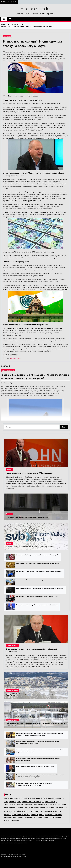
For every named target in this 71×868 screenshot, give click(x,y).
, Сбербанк (12, 801)
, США (6, 801)
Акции (35, 804)
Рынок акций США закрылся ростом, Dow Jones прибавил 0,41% (27, 517)
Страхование (17, 814)
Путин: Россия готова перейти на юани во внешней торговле (37, 605)
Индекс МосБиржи (41, 808)
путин (20, 817)
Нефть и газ (20, 811)
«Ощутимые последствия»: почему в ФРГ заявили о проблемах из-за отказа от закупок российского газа (35, 724)
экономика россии (11, 821)
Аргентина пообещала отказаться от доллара (32, 580)
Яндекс (41, 814)
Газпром (21, 808)
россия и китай (55, 817)
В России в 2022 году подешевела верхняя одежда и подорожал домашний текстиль (38, 759)
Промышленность (8, 370)
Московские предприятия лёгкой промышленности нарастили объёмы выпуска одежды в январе (40, 751)
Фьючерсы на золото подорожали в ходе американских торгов (37, 563)
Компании (63, 808)
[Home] (4, 19)
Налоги (7, 811)
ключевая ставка (10, 817)
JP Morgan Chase (10, 804)
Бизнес (56, 804)
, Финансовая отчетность (31, 801)
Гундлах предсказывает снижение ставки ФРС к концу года (29, 473)
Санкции (7, 814)
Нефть (13, 811)
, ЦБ (43, 801)
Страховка (26, 814)
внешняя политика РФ (53, 814)
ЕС (32, 808)
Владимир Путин (10, 808)
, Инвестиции (34, 798)
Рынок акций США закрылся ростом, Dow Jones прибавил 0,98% (37, 596)
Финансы (9, 469)
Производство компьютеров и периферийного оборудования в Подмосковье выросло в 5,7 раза (37, 742)
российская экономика (33, 817)
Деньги (27, 808)
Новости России (32, 811)
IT (56, 801)
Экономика (7, 36)
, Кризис (44, 798)
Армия (50, 804)
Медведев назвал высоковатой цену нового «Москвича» (35, 766)
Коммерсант (53, 808)
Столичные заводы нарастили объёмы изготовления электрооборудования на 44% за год (34, 784)
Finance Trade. (35, 8)
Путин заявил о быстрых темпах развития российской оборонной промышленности (31, 650)
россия (45, 817)
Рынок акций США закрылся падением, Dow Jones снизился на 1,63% (39, 571)
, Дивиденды (24, 798)
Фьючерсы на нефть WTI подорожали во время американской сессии (39, 588)
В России (62, 804)
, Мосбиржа (59, 798)
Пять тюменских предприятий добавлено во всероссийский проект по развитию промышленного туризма (40, 776)
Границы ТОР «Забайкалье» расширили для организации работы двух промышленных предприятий (35, 694)
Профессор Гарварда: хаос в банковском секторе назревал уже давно (30, 546)
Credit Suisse (50, 801)
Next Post (4, 366)
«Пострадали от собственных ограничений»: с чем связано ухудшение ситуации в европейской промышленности (40, 734)
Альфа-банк (42, 804)
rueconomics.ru (15, 358)
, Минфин (51, 798)
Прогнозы (43, 811)
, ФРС (19, 801)
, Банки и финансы (11, 798)
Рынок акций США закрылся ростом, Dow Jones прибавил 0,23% (37, 555)
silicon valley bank (24, 804)
